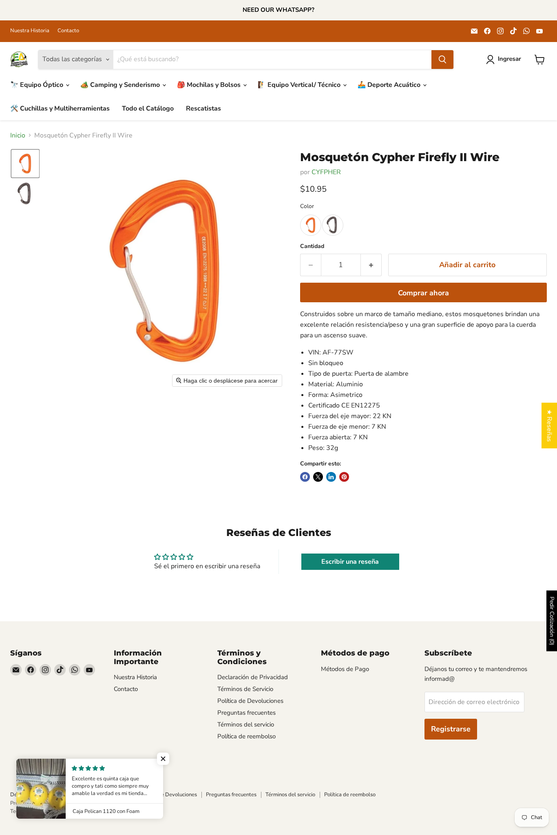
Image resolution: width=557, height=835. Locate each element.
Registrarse (451, 729)
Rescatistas (203, 108)
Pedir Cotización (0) (552, 621)
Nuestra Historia (29, 31)
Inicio (17, 135)
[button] (505, 59)
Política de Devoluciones (250, 701)
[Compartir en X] (318, 477)
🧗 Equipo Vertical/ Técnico (300, 84)
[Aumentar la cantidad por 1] (371, 265)
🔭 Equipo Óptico (37, 84)
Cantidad (312, 246)
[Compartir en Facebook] (305, 477)
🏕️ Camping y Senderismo (120, 84)
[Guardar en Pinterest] (344, 477)
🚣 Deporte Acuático (390, 84)
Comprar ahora (423, 293)
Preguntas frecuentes (246, 713)
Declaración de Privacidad (252, 677)
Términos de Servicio (245, 689)
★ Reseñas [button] (549, 425)
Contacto (68, 31)
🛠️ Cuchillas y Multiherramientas (60, 108)
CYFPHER (326, 172)
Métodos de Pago (345, 669)
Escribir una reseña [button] (350, 561)
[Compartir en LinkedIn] (331, 477)
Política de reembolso (246, 736)
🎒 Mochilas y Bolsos (209, 84)
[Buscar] (442, 59)
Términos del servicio (245, 724)
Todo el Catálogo (148, 108)
